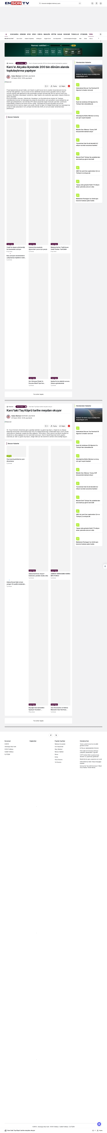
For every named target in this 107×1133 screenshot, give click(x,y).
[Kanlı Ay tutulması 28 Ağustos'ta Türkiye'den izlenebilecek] (88, 99)
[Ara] (92, 3)
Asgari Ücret (47, 38)
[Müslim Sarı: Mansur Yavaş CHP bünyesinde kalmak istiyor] (88, 127)
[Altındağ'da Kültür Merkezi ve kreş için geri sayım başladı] (88, 113)
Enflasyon (39, 38)
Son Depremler (57, 38)
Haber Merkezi (16, 76)
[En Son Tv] (17, 3)
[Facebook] (51, 735)
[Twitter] (56, 735)
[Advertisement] (53, 19)
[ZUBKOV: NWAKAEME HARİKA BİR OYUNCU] (60, 512)
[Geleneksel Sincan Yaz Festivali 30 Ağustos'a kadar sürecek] (88, 85)
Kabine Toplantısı (29, 38)
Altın (80, 38)
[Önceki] (98, 38)
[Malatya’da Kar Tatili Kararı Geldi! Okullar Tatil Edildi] (60, 185)
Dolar (85, 38)
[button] (25, 63)
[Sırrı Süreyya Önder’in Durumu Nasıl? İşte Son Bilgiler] (38, 319)
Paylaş (100, 1130)
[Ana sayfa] (6, 34)
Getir (73, 45)
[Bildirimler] (100, 3)
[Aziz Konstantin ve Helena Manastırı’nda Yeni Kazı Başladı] (60, 646)
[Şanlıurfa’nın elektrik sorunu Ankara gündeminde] (60, 319)
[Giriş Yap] (96, 3)
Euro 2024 (19, 38)
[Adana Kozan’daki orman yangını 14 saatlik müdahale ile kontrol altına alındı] (16, 646)
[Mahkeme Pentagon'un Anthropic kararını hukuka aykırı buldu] (88, 196)
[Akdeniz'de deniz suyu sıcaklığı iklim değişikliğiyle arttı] (88, 72)
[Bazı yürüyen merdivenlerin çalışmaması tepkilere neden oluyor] (16, 319)
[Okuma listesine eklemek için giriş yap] (69, 86)
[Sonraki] (100, 41)
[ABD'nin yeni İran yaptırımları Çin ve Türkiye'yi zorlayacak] (88, 168)
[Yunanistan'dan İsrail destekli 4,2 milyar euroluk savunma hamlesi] (88, 141)
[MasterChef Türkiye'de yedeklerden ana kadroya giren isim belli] (88, 154)
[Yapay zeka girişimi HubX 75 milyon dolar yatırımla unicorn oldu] (88, 182)
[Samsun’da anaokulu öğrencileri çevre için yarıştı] (38, 185)
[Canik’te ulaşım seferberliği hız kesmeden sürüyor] (16, 185)
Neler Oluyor (9, 38)
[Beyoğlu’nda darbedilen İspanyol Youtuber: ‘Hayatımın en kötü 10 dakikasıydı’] (38, 646)
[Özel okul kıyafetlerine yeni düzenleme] (16, 512)
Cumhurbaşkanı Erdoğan (70, 38)
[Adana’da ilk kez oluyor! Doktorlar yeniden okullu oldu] (38, 512)
